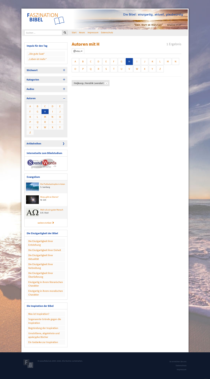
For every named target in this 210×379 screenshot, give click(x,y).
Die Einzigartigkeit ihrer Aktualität (40, 257)
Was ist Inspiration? (38, 314)
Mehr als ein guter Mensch (51, 211)
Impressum (93, 32)
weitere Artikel (45, 222)
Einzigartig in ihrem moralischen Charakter (45, 292)
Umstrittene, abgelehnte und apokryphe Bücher (44, 335)
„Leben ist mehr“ (37, 59)
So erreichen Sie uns (177, 361)
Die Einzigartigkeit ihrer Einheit (44, 250)
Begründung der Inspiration (43, 328)
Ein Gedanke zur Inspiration (43, 342)
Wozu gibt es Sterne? (49, 198)
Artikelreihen (34, 143)
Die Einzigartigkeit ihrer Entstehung (40, 242)
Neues (82, 32)
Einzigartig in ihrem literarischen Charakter (45, 283)
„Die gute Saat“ (36, 53)
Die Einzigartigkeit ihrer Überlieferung (40, 274)
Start (74, 32)
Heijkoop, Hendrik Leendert (90, 83)
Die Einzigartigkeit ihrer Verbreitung (40, 266)
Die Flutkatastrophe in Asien (52, 185)
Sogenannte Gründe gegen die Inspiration (44, 320)
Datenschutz (107, 32)
